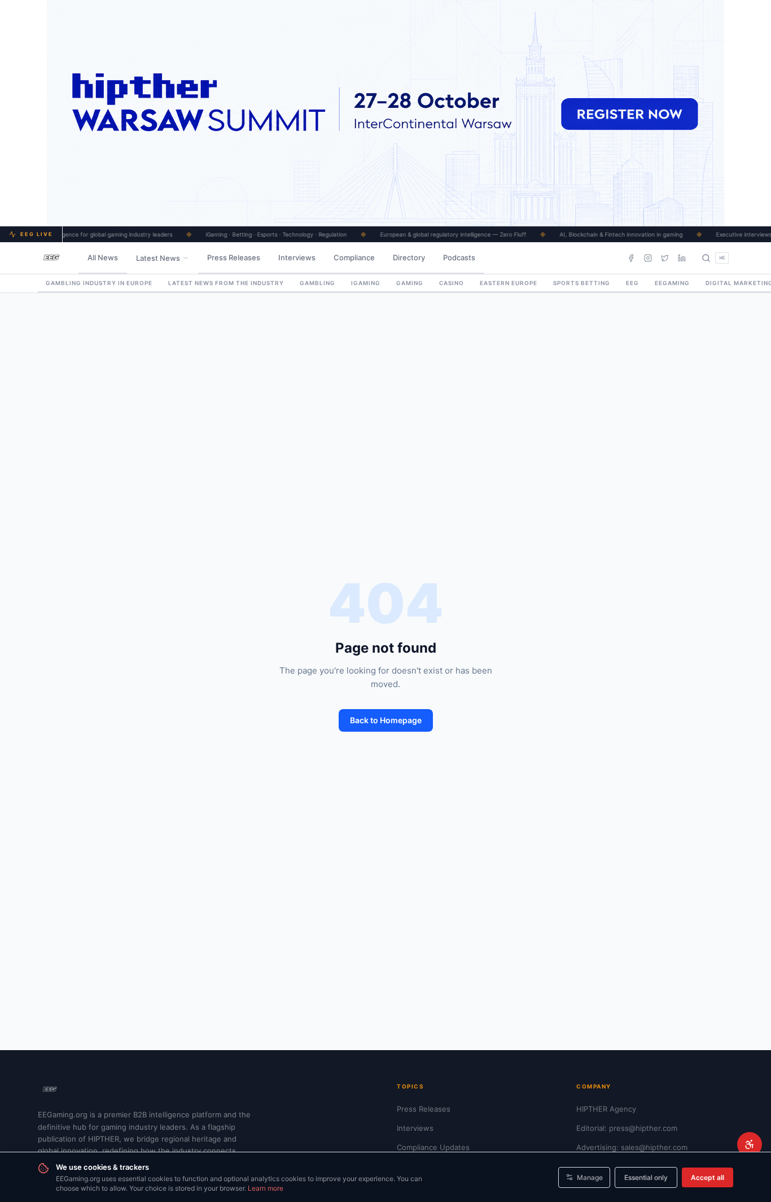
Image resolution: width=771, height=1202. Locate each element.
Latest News (158, 258)
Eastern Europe (508, 282)
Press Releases (233, 257)
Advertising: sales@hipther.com (631, 1147)
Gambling (317, 282)
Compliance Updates (433, 1147)
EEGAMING (672, 282)
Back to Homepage (386, 720)
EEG (632, 282)
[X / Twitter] (664, 258)
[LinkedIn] (681, 258)
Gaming (409, 282)
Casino (451, 282)
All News (102, 257)
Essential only (646, 1177)
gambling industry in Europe (99, 282)
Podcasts (459, 257)
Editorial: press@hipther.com (626, 1128)
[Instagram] (647, 258)
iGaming (365, 282)
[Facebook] (631, 258)
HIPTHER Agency (606, 1108)
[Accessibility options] (749, 1144)
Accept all (707, 1177)
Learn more (265, 1188)
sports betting (581, 282)
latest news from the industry (226, 282)
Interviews (297, 257)
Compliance (354, 257)
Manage (590, 1177)
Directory (409, 257)
